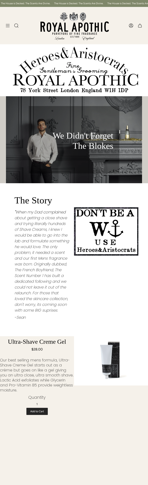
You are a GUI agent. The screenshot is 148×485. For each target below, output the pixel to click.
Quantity (37, 397)
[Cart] (139, 25)
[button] (16, 25)
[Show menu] (8, 25)
